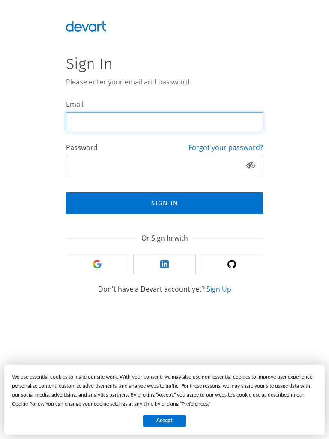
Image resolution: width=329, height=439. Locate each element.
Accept (164, 420)
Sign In (164, 203)
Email (75, 104)
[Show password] (251, 165)
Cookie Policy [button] (27, 403)
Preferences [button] (195, 403)
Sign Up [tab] (218, 289)
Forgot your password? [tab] (225, 147)
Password (82, 147)
